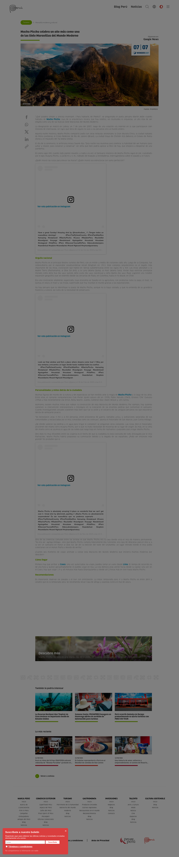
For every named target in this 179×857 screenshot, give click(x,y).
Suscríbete (52, 842)
